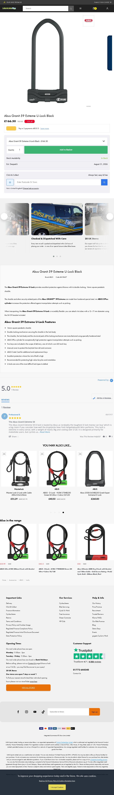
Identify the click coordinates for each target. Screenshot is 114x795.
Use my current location (10, 182)
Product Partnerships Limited (64, 742)
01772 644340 (81, 669)
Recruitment (96, 610)
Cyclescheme (10, 614)
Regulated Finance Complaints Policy (19, 628)
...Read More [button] (44, 432)
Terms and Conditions (13, 621)
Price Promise (97, 607)
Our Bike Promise (14, 2)
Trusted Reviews (98, 614)
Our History (96, 603)
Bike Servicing (64, 607)
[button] (53, 256)
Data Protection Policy (14, 636)
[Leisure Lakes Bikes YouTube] (35, 712)
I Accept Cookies (57, 787)
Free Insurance (64, 614)
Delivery (9, 603)
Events (94, 632)
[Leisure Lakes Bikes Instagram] (26, 712)
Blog (94, 625)
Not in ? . (22, 188)
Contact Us (77, 673)
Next (111, 550)
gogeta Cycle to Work (100, 636)
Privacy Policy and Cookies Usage (18, 625)
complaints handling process (98, 760)
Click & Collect (11, 607)
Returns (8, 618)
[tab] (102, 396)
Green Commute (65, 618)
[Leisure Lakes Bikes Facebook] (18, 712)
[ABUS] (88, 21)
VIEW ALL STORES (28, 687)
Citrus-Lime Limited (64, 735)
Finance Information (13, 610)
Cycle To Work (64, 610)
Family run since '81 (103, 2)
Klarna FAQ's (97, 618)
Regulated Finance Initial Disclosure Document (22, 632)
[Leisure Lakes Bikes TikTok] (43, 712)
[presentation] (4, 216)
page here (33, 681)
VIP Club (62, 621)
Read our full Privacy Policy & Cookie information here (57, 781)
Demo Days (96, 628)
